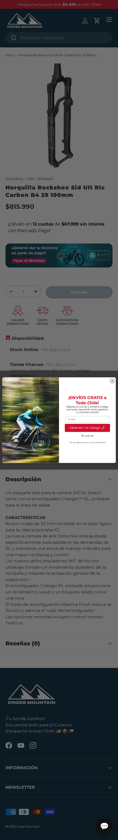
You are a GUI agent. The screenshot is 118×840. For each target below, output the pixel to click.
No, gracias (87, 435)
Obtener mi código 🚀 (87, 428)
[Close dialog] (112, 380)
